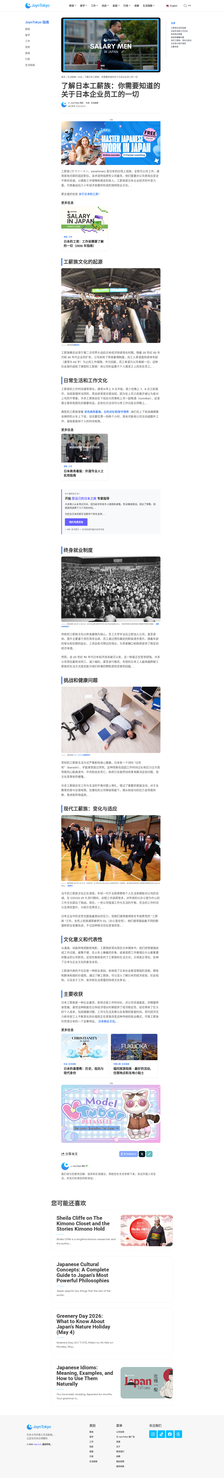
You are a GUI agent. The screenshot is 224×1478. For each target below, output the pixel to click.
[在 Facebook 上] (170, 1434)
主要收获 (174, 46)
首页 (63, 77)
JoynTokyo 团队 (77, 103)
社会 (80, 77)
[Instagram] (153, 1434)
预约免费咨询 (76, 522)
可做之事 (117, 1064)
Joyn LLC (37, 1444)
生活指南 (72, 77)
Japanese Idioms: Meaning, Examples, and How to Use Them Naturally (85, 1375)
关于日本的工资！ (90, 194)
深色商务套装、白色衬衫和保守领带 (106, 412)
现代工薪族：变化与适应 (181, 40)
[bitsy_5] (110, 1113)
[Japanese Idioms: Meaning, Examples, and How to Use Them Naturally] (147, 1382)
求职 (66, 237)
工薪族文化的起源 (178, 28)
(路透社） (70, 886)
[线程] (178, 1434)
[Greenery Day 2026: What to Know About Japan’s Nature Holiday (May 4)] (147, 1331)
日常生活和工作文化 (179, 31)
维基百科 (76, 345)
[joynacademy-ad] (110, 143)
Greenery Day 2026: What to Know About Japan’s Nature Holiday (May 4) (83, 1324)
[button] (191, 5)
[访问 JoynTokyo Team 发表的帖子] (65, 1166)
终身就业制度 (176, 34)
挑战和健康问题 (177, 37)
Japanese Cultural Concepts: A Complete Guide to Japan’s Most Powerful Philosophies (83, 1272)
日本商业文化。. (108, 1021)
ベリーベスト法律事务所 (81, 755)
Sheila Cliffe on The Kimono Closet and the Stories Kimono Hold (83, 1223)
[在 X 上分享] (142, 1154)
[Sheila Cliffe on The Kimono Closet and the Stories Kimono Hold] (147, 1230)
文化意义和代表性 (178, 43)
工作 (70, 237)
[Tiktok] (161, 1434)
